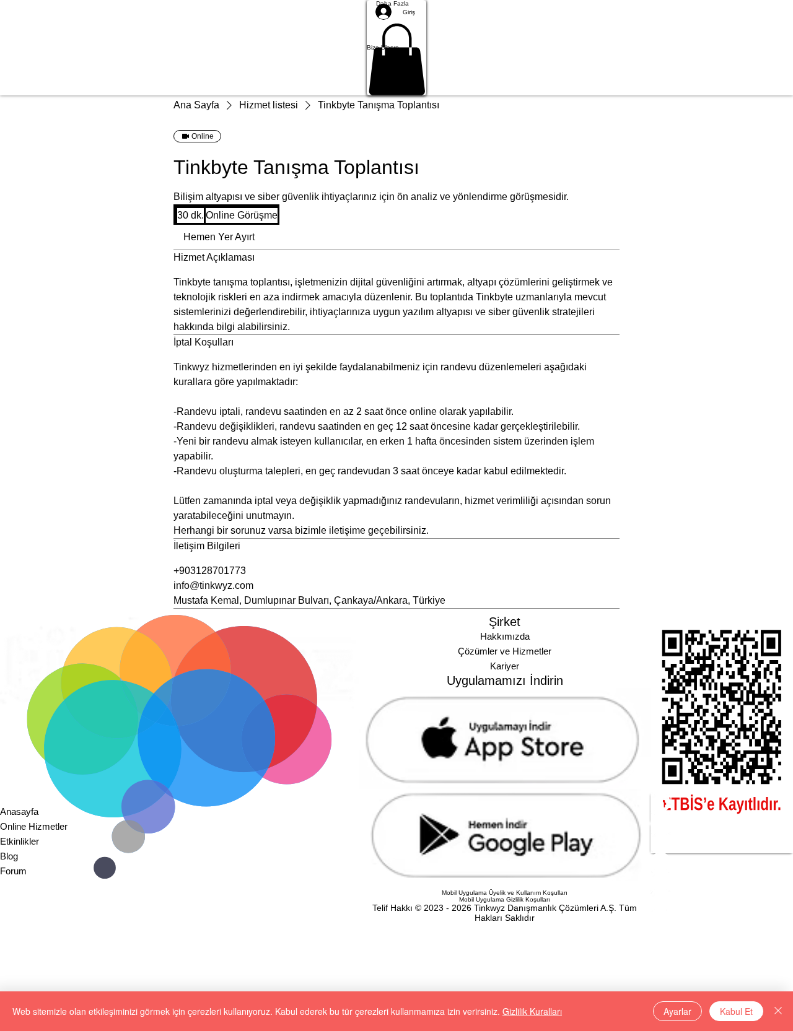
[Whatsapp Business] (722, 901)
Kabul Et (736, 1011)
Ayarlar (677, 1011)
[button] (397, 47)
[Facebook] (722, 862)
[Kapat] (778, 1011)
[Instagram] (722, 822)
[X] (722, 842)
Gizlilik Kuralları (532, 1011)
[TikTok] (722, 882)
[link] (219, 237)
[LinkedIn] (722, 802)
